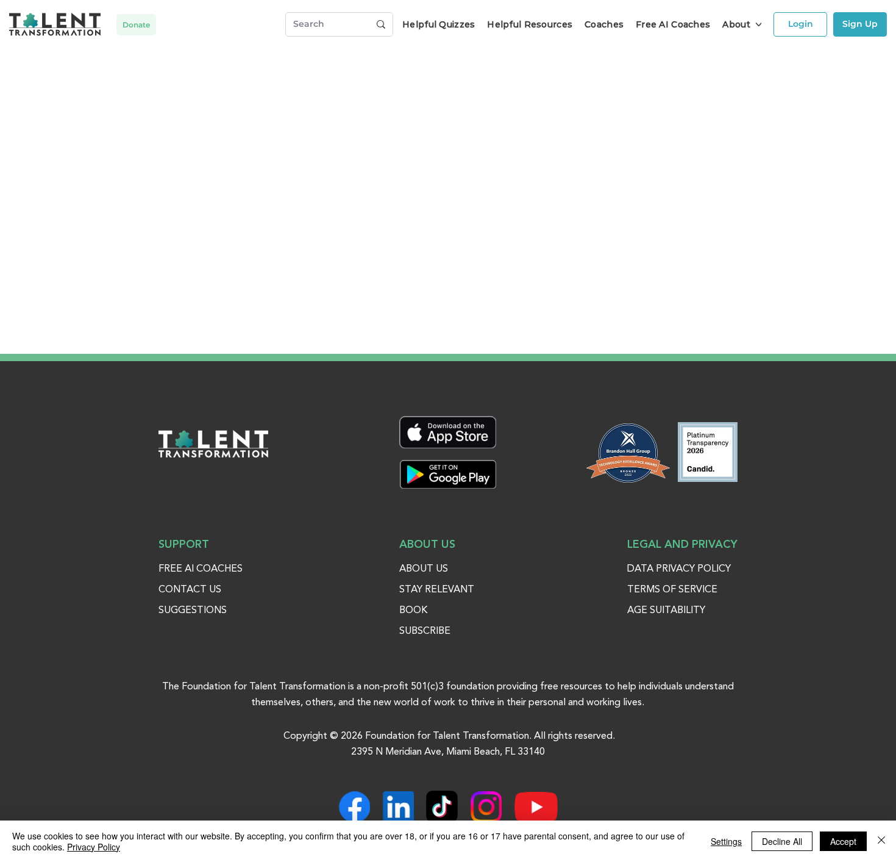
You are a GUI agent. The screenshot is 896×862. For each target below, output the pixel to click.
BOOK (413, 611)
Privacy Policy (93, 847)
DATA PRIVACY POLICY (679, 569)
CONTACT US (189, 590)
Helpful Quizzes (438, 24)
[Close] (881, 841)
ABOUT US (423, 569)
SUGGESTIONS (192, 611)
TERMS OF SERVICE (672, 590)
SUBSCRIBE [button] (424, 631)
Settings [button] (726, 841)
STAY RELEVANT (436, 590)
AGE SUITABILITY (666, 611)
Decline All (782, 841)
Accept (843, 841)
